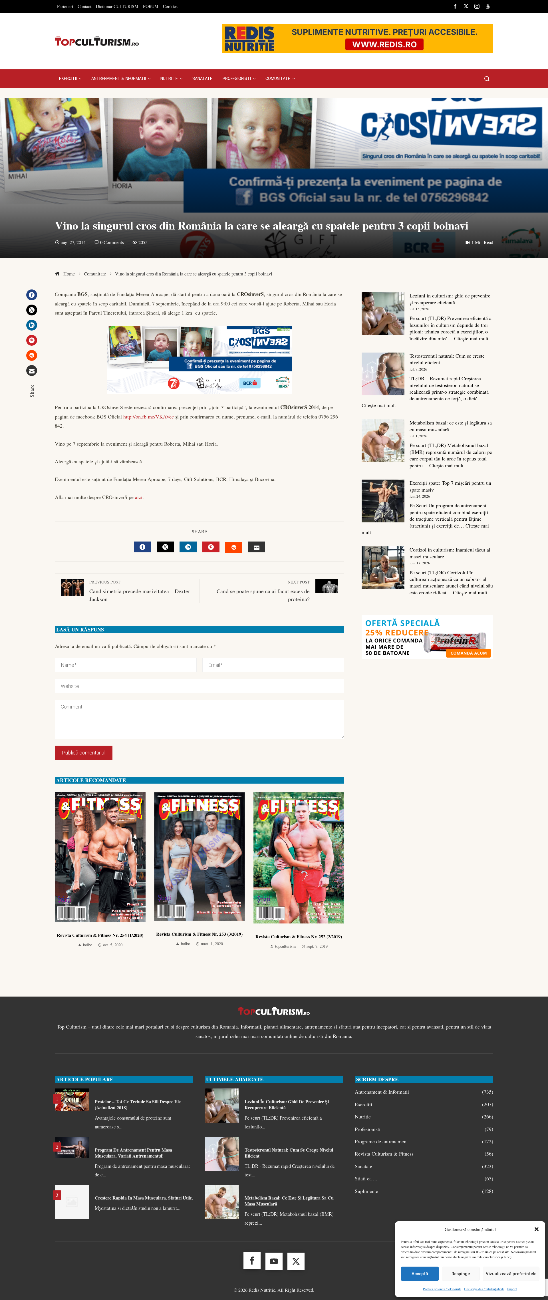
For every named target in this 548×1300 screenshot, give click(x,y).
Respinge (461, 1273)
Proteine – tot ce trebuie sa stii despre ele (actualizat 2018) (138, 1104)
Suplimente (424, 1191)
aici (138, 497)
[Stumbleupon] (31, 355)
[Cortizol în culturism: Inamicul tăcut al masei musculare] (383, 567)
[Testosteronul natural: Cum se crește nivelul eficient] (383, 374)
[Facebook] (31, 294)
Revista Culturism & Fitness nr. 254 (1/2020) (100, 935)
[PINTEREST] (210, 547)
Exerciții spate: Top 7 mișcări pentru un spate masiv (450, 486)
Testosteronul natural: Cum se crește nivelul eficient (447, 359)
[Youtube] (274, 1261)
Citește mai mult (471, 338)
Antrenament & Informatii (424, 1091)
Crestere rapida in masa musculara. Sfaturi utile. (144, 1197)
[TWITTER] (165, 547)
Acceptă (420, 1273)
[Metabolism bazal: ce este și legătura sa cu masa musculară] (383, 440)
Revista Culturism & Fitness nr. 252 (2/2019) (298, 936)
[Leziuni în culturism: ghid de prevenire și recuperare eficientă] (383, 313)
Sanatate (424, 1166)
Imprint (512, 1289)
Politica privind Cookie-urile (442, 1289)
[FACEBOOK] (142, 547)
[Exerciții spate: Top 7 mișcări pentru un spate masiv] (383, 501)
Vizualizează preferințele (511, 1273)
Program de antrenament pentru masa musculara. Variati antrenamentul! (133, 1152)
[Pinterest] (31, 340)
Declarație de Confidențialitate (484, 1289)
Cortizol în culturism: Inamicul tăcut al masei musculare (450, 553)
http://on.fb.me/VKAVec (148, 416)
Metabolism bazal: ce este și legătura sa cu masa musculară (451, 425)
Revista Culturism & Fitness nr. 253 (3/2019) (199, 934)
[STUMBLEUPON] (233, 547)
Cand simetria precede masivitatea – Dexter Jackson (139, 591)
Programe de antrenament (424, 1141)
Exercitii (424, 1104)
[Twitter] (31, 310)
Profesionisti (424, 1129)
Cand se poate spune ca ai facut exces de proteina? (263, 591)
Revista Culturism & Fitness (424, 1153)
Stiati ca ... (424, 1178)
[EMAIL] (256, 547)
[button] (536, 1229)
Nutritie (424, 1116)
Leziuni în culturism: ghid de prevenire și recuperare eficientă (450, 298)
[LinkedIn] (31, 325)
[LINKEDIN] (188, 547)
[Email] (31, 370)
